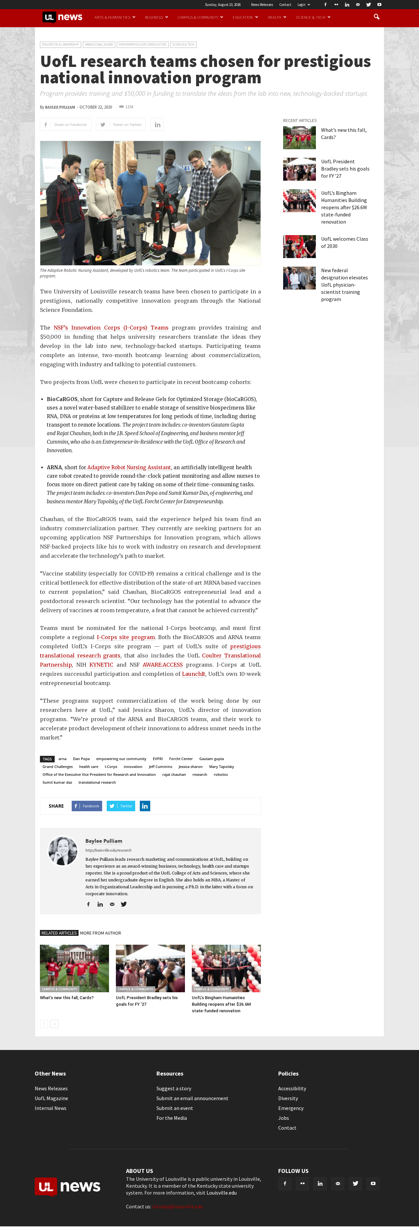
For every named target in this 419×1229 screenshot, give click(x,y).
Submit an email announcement (192, 1098)
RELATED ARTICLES (59, 933)
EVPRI (158, 758)
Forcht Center (181, 758)
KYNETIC (101, 664)
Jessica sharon (191, 766)
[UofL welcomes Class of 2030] (299, 246)
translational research (97, 782)
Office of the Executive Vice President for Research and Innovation (99, 774)
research (199, 774)
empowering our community (121, 758)
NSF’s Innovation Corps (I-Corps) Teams (111, 327)
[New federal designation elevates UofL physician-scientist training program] (299, 278)
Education (243, 17)
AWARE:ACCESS (163, 664)
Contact (285, 4)
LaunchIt (193, 674)
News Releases (262, 4)
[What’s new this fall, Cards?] (74, 968)
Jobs (283, 1118)
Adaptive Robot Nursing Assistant (129, 467)
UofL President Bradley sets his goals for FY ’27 (345, 168)
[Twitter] (368, 4)
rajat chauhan (174, 774)
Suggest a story (173, 1088)
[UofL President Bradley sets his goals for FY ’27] (150, 968)
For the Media (171, 1118)
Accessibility (292, 1088)
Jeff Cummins (160, 766)
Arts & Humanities (112, 17)
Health (275, 17)
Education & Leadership (60, 44)
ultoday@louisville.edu (177, 1206)
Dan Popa (81, 758)
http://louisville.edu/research (108, 850)
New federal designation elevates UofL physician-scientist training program (344, 284)
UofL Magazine (51, 1098)
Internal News (50, 1108)
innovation (133, 766)
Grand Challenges (99, 44)
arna (62, 758)
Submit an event (174, 1108)
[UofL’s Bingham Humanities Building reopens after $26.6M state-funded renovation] (226, 968)
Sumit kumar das (57, 782)
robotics (221, 774)
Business (154, 17)
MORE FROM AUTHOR (100, 933)
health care (88, 766)
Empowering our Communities (142, 44)
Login (301, 4)
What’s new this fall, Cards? (67, 997)
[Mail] (358, 4)
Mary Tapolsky (221, 766)
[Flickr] (336, 4)
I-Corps (111, 766)
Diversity (288, 1098)
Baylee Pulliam (60, 107)
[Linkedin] (347, 4)
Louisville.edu (222, 1192)
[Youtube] (379, 4)
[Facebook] (325, 4)
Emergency (290, 1108)
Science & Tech (310, 17)
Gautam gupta (211, 758)
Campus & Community (198, 17)
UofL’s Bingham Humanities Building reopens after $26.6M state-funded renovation (221, 1004)
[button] (376, 17)
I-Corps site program (126, 637)
